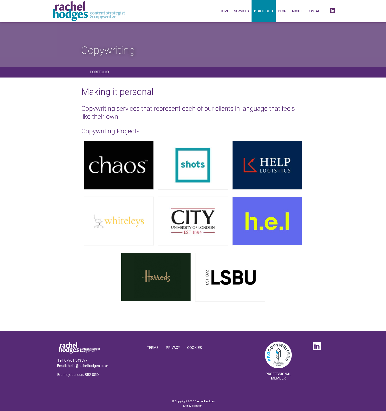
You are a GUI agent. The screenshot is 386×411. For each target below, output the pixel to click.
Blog (282, 11)
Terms (153, 348)
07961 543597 (75, 360)
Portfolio (263, 11)
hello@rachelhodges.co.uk (88, 366)
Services (241, 11)
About (297, 11)
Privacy (173, 348)
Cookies (194, 348)
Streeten (197, 405)
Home (224, 11)
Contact (315, 11)
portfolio (99, 72)
